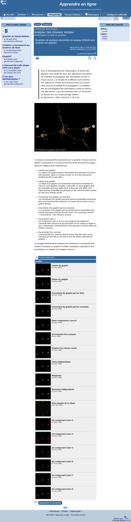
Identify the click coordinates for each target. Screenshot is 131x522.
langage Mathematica (46, 243)
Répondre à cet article (50, 503)
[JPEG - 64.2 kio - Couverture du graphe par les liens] (43, 302)
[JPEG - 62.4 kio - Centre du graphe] (43, 275)
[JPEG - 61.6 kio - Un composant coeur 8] (43, 498)
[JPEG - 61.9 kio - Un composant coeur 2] (43, 429)
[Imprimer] (37, 59)
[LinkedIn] (66, 508)
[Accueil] (3, 4)
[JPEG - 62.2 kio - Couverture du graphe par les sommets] (43, 316)
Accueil (10, 15)
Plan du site (54, 511)
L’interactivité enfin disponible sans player (16, 66)
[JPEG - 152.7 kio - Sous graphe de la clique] (43, 416)
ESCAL (123, 520)
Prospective (54, 15)
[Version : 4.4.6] (126, 519)
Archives (22, 15)
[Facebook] (64, 508)
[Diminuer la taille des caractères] (94, 59)
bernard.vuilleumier (87, 54)
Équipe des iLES (14, 73)
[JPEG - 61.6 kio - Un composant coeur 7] (43, 485)
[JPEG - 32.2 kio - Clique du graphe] (43, 289)
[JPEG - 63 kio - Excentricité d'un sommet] (43, 344)
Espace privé (76, 511)
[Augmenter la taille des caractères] (89, 59)
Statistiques (94, 15)
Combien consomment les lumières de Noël (16, 46)
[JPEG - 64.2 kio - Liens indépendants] (43, 371)
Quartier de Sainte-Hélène (15, 36)
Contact (65, 511)
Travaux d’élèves (73, 15)
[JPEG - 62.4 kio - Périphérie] (43, 385)
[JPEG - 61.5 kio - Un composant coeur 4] (43, 457)
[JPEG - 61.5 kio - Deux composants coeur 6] (43, 330)
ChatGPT (7, 56)
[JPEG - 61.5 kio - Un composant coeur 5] (43, 471)
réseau (104, 39)
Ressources (38, 15)
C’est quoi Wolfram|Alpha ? (11, 77)
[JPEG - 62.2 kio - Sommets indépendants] (43, 399)
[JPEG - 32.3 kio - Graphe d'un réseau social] (43, 357)
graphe (104, 36)
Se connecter (9, 18)
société (104, 31)
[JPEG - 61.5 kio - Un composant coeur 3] (43, 443)
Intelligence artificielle (116, 15)
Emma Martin (12, 53)
